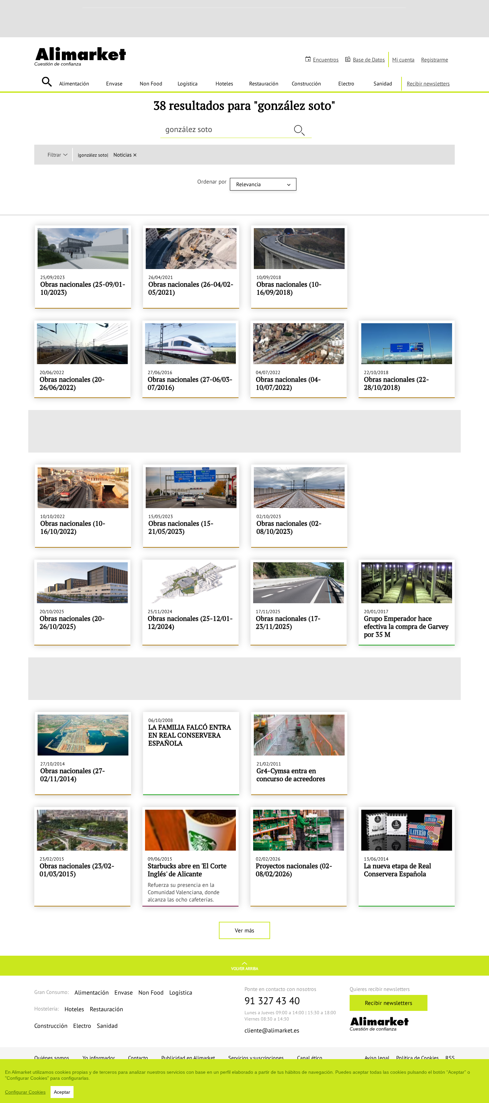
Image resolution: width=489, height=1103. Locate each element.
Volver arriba (244, 968)
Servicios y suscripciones (256, 1057)
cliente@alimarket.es (271, 1030)
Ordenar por (212, 181)
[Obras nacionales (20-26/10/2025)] (82, 602)
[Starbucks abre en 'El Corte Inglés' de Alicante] (190, 856)
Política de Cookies (417, 1057)
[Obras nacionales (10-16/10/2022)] (83, 506)
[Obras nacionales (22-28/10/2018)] (407, 359)
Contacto (138, 1057)
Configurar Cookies (25, 1092)
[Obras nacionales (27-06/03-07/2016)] (190, 359)
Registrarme (434, 59)
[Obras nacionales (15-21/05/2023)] (191, 506)
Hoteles (224, 83)
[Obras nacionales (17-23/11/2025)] (298, 602)
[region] (244, 1081)
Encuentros (326, 59)
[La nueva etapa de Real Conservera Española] (407, 856)
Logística (188, 83)
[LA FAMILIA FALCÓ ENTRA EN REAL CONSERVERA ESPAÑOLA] (191, 753)
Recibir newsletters (428, 83)
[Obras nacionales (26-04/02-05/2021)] (191, 266)
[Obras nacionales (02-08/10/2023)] (299, 506)
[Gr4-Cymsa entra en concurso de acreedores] (299, 753)
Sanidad (383, 83)
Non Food (151, 83)
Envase (114, 83)
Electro (346, 83)
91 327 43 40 (272, 1000)
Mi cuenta (403, 59)
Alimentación (74, 83)
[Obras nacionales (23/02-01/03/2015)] (82, 856)
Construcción (306, 83)
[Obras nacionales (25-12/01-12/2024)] (190, 602)
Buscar (46, 81)
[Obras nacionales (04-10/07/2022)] (298, 359)
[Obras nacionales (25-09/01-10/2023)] (83, 266)
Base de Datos (369, 59)
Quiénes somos (51, 1057)
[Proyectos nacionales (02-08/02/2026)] (298, 856)
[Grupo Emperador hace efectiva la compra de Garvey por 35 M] (407, 602)
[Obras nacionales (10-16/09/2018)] (299, 266)
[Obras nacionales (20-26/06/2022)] (82, 359)
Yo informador (98, 1057)
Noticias (122, 154)
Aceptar (62, 1092)
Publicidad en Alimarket (188, 1057)
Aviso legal (377, 1057)
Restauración (263, 83)
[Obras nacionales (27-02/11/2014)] (83, 753)
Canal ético (309, 1057)
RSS (450, 1057)
